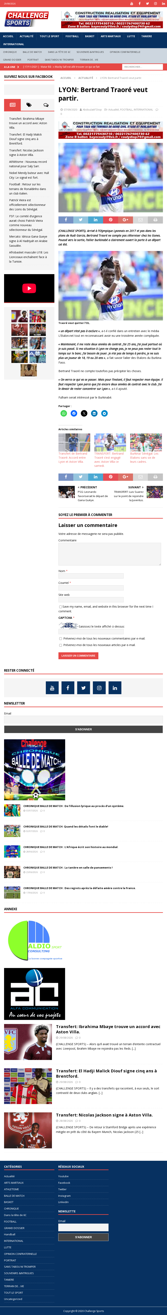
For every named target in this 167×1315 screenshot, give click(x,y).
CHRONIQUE (10, 51)
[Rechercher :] (142, 67)
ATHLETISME (11, 1189)
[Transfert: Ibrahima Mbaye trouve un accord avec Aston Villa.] (19, 316)
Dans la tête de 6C (59, 51)
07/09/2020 (70, 109)
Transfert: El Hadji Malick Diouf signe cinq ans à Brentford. (25, 139)
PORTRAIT (33, 59)
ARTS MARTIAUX (111, 36)
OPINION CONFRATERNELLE (125, 51)
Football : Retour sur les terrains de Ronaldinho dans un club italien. (27, 188)
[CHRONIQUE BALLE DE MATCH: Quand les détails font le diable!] (12, 831)
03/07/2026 (32, 810)
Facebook (64, 1183)
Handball (9, 1234)
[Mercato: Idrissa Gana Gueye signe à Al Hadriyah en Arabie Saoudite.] (29, 370)
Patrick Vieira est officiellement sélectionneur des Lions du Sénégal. (27, 204)
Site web (64, 595)
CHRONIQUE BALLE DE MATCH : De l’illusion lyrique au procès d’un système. (73, 806)
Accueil (8, 36)
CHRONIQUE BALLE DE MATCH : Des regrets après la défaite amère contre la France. (79, 888)
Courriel (63, 583)
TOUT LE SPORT (49, 36)
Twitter (62, 1189)
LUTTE (131, 36)
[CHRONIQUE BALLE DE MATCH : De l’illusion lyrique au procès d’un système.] (12, 810)
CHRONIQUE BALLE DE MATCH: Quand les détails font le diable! (65, 826)
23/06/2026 (32, 872)
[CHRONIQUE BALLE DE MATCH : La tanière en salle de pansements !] (12, 872)
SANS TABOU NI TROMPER (59, 59)
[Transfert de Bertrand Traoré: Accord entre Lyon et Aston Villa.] (74, 442)
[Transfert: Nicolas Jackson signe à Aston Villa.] (19, 330)
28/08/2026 (66, 1121)
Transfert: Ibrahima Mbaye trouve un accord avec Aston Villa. (28, 123)
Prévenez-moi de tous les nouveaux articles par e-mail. (99, 645)
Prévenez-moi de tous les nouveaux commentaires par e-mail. (104, 638)
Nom (62, 571)
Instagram (64, 1196)
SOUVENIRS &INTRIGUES (90, 51)
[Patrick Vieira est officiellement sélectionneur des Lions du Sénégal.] (19, 357)
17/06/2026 (32, 892)
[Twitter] (147, 3)
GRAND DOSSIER (12, 59)
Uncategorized (13, 1299)
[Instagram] (155, 3)
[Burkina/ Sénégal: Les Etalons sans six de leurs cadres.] (146, 442)
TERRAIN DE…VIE (89, 59)
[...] (134, 1048)
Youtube (63, 1176)
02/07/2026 (32, 831)
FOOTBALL (72, 36)
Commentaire (67, 540)
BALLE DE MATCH (32, 51)
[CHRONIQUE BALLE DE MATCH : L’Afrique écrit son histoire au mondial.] (12, 851)
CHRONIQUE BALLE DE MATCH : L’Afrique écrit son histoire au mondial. (70, 847)
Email (7, 713)
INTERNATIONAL (13, 44)
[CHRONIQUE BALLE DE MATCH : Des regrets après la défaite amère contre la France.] (12, 892)
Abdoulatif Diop (92, 109)
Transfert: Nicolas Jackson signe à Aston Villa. (104, 1115)
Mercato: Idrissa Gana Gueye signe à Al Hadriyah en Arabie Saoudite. (28, 241)
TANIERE (146, 36)
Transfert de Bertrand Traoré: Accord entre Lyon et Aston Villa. (72, 458)
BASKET (89, 36)
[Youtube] (131, 3)
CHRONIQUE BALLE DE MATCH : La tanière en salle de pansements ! (68, 867)
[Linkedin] (163, 3)
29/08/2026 (66, 1037)
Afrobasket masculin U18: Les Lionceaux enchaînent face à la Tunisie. (28, 256)
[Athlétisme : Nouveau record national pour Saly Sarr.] (38, 330)
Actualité (26, 36)
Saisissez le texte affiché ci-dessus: (102, 626)
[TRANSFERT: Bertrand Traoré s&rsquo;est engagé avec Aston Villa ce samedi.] (110, 442)
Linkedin (63, 1202)
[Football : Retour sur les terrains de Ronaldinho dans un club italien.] (38, 343)
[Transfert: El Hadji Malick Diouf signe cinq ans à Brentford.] (38, 316)
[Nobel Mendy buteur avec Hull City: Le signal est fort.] (19, 343)
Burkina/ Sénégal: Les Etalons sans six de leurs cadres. (144, 458)
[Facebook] (139, 3)
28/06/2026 (32, 851)
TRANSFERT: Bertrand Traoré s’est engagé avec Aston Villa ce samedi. (109, 460)
